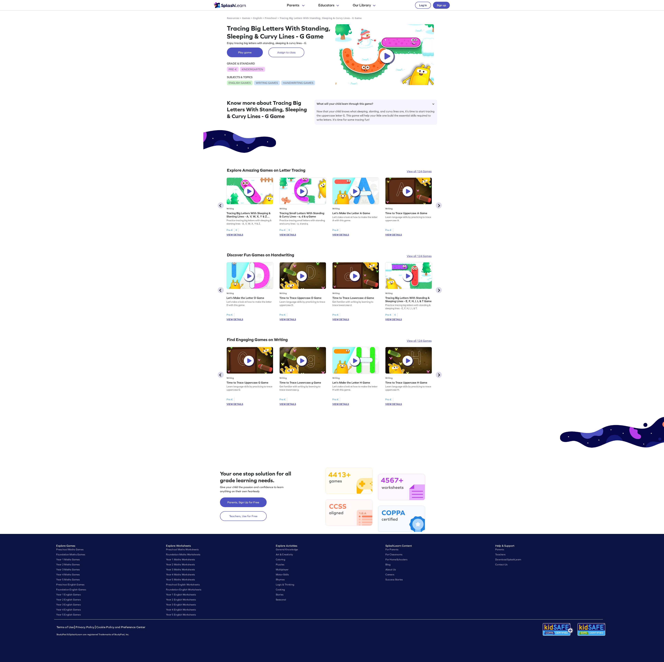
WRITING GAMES (267, 82)
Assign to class (286, 52)
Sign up (441, 5)
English (257, 18)
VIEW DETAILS (235, 234)
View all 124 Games (419, 171)
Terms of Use (66, 627)
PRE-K (233, 69)
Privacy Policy (85, 627)
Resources (233, 18)
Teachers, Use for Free (243, 516)
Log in (423, 5)
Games (246, 18)
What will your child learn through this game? (345, 103)
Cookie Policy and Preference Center (120, 627)
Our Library (362, 5)
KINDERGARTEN (252, 69)
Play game (245, 52)
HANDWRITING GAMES (298, 82)
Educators (326, 5)
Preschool (271, 18)
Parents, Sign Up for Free (243, 502)
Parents (293, 5)
